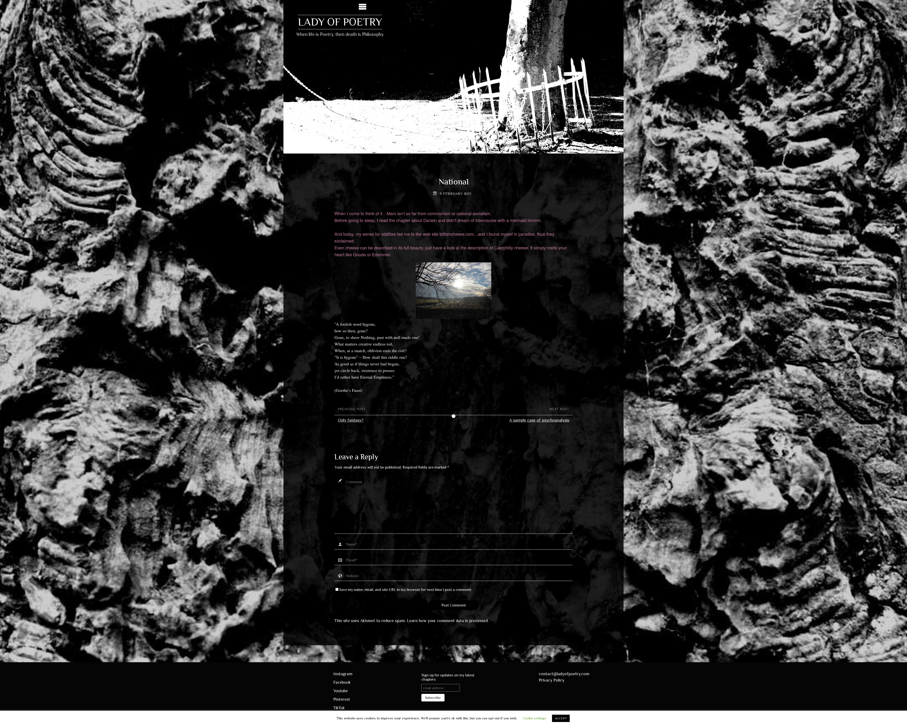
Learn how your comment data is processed (447, 620)
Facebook (342, 682)
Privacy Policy (551, 680)
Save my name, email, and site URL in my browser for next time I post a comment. (405, 589)
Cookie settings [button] (534, 718)
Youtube (340, 690)
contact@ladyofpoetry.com (564, 673)
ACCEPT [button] (561, 718)
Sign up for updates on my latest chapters (447, 677)
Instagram (342, 673)
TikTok (339, 707)
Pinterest (341, 699)
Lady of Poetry (340, 22)
